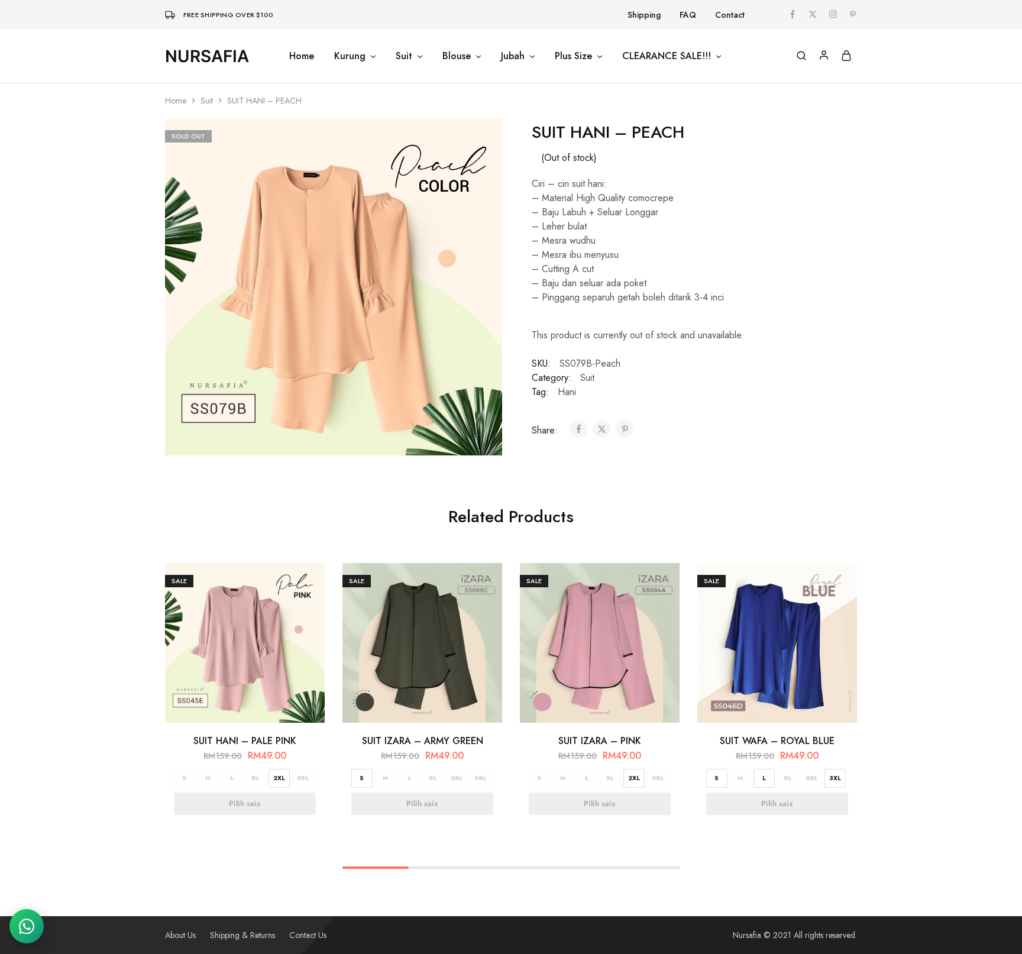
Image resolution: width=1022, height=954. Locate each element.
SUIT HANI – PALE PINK (244, 741)
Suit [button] (404, 56)
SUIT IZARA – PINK (599, 741)
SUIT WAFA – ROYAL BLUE (777, 741)
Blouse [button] (456, 56)
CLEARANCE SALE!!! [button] (666, 56)
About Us (180, 935)
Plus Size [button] (573, 56)
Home (301, 56)
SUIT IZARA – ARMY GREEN (422, 741)
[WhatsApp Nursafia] (26, 926)
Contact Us (307, 935)
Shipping (644, 15)
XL (255, 778)
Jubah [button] (513, 56)
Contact (730, 15)
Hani (567, 392)
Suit (206, 100)
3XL (303, 778)
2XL (279, 778)
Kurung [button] (350, 56)
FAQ (688, 15)
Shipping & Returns (242, 935)
